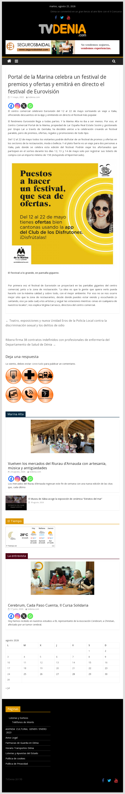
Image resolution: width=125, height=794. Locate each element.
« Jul (8, 688)
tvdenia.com (34, 97)
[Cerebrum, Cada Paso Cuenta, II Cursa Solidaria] (62, 563)
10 (8, 662)
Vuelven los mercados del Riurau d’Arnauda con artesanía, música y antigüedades (57, 465)
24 (8, 674)
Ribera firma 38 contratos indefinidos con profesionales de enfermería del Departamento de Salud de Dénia (58, 342)
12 (41, 662)
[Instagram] (17, 106)
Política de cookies (15, 758)
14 (73, 662)
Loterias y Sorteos (18, 717)
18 (25, 668)
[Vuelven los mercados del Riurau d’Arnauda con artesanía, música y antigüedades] (62, 421)
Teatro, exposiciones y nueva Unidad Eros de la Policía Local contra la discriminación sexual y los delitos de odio (56, 323)
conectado (37, 363)
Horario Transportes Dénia (20, 748)
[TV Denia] (9, 61)
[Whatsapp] (30, 106)
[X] (24, 106)
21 (73, 668)
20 (57, 668)
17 (8, 668)
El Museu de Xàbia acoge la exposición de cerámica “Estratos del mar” (65, 498)
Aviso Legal (12, 737)
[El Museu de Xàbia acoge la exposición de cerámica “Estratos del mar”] (16, 497)
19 (41, 668)
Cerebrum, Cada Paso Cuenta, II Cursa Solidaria (48, 605)
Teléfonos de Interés (23, 722)
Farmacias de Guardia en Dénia (22, 742)
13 (57, 662)
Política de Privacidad (17, 763)
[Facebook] (11, 106)
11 (25, 662)
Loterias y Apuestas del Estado (22, 753)
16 (106, 662)
